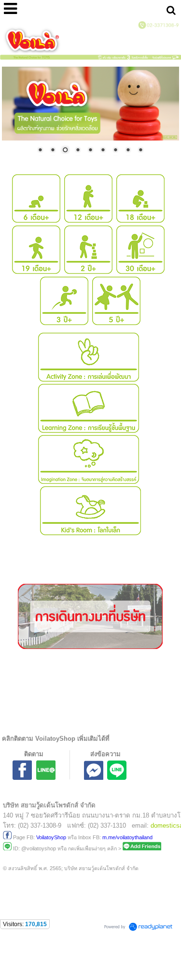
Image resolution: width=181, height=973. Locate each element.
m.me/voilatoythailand (127, 837)
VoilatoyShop (51, 837)
